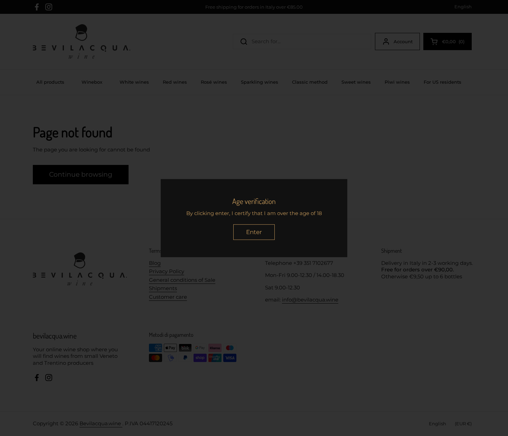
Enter (254, 232)
